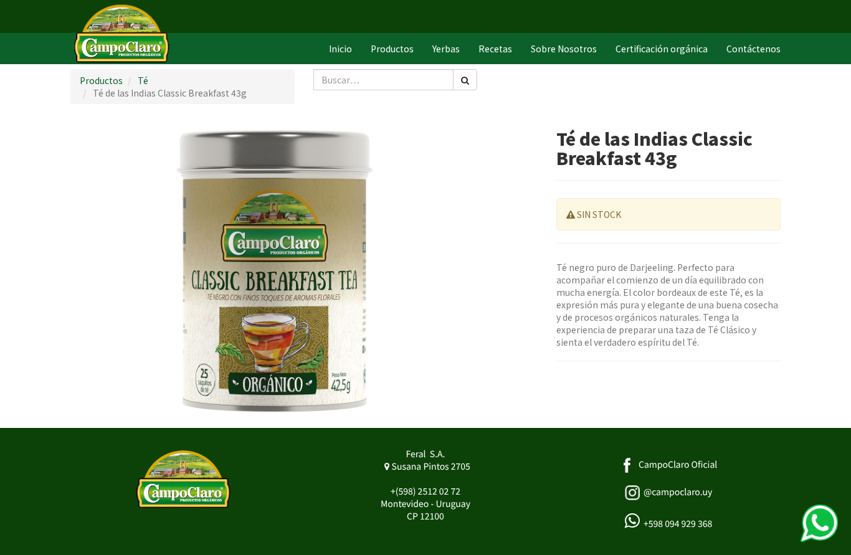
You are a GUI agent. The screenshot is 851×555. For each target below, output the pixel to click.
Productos (101, 80)
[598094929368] (819, 523)
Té (143, 80)
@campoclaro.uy (678, 492)
